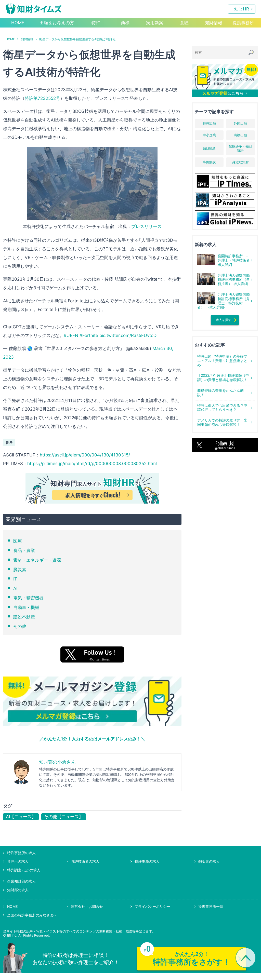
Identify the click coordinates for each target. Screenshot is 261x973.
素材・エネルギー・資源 (37, 560)
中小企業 (209, 135)
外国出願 (240, 123)
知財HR (241, 8)
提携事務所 (243, 22)
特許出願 (209, 123)
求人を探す (223, 320)
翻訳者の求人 (209, 861)
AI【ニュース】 (21, 816)
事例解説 (209, 162)
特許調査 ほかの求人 (23, 870)
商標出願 (240, 135)
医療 (17, 541)
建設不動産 (24, 616)
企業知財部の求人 (21, 881)
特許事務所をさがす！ (191, 958)
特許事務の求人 (147, 861)
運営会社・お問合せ (87, 906)
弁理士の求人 (18, 861)
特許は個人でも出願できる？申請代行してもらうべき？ (222, 407)
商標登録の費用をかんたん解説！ (220, 392)
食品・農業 (24, 550)
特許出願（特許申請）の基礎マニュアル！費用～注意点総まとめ (222, 360)
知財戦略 (209, 148)
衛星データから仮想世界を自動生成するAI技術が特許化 (77, 39)
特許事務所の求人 (21, 852)
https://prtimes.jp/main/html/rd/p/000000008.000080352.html (92, 463)
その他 (19, 626)
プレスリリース (146, 226)
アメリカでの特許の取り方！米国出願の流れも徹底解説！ (222, 422)
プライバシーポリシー (152, 906)
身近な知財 (240, 162)
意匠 (184, 22)
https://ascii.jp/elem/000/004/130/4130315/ (85, 454)
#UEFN (71, 335)
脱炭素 (19, 569)
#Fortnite (89, 335)
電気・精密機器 (28, 597)
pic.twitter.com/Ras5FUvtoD (127, 335)
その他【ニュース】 (63, 816)
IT (15, 579)
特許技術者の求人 (85, 861)
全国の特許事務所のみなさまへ (32, 915)
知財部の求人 (18, 890)
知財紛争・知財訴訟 (240, 148)
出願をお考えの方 (57, 22)
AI (15, 588)
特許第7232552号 (42, 98)
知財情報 (213, 22)
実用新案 (154, 22)
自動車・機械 (26, 607)
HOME (17, 22)
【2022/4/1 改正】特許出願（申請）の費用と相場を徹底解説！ (223, 377)
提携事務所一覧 (210, 906)
